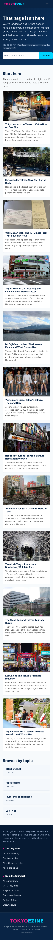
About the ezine (10, 868)
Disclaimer (35, 929)
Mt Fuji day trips (10, 885)
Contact (24, 929)
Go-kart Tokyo (10, 900)
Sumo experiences (12, 895)
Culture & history (11, 853)
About (15, 929)
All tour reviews (10, 881)
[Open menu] (47, 4)
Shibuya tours (9, 905)
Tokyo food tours (11, 890)
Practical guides (10, 858)
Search (46, 55)
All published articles (13, 863)
